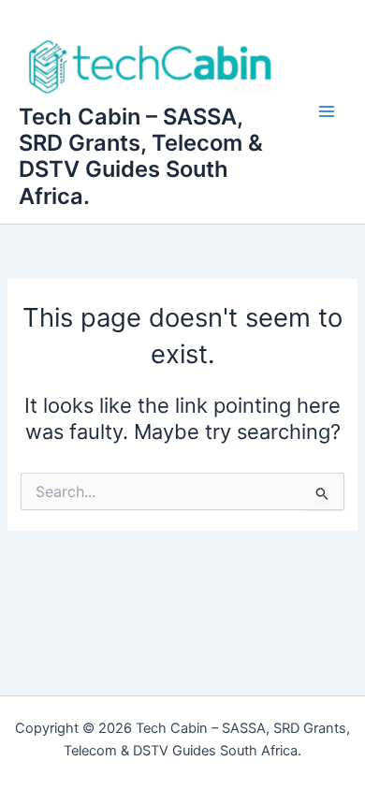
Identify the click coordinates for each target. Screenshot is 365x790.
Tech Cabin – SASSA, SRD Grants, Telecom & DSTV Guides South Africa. (141, 156)
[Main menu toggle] (326, 112)
